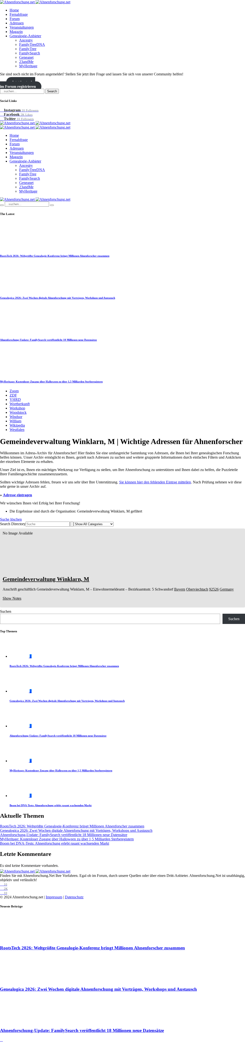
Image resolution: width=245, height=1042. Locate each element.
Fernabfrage (19, 14)
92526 (214, 589)
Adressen (17, 23)
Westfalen (17, 430)
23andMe (26, 62)
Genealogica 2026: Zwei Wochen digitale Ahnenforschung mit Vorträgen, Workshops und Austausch (57, 297)
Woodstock (18, 412)
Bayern (179, 589)
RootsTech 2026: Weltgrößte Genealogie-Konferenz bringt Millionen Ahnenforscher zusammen (54, 255)
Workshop (17, 408)
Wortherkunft (20, 404)
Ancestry (26, 40)
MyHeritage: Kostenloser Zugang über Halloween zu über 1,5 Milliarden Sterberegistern (51, 381)
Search (52, 91)
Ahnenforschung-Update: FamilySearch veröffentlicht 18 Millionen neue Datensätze (48, 339)
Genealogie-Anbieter (25, 36)
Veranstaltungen (22, 27)
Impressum (54, 897)
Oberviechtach (197, 589)
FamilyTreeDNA (32, 44)
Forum (15, 19)
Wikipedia (17, 425)
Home (14, 10)
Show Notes (12, 598)
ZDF (13, 395)
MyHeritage (28, 66)
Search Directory (13, 524)
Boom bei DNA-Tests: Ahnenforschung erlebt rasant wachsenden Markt (51, 805)
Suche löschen (11, 519)
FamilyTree (27, 49)
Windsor (16, 417)
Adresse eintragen (17, 495)
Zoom (14, 391)
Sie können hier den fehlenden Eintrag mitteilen (155, 482)
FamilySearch (29, 53)
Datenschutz (74, 897)
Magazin (16, 32)
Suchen (5, 611)
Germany (227, 589)
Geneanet (26, 57)
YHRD (15, 400)
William (15, 421)
